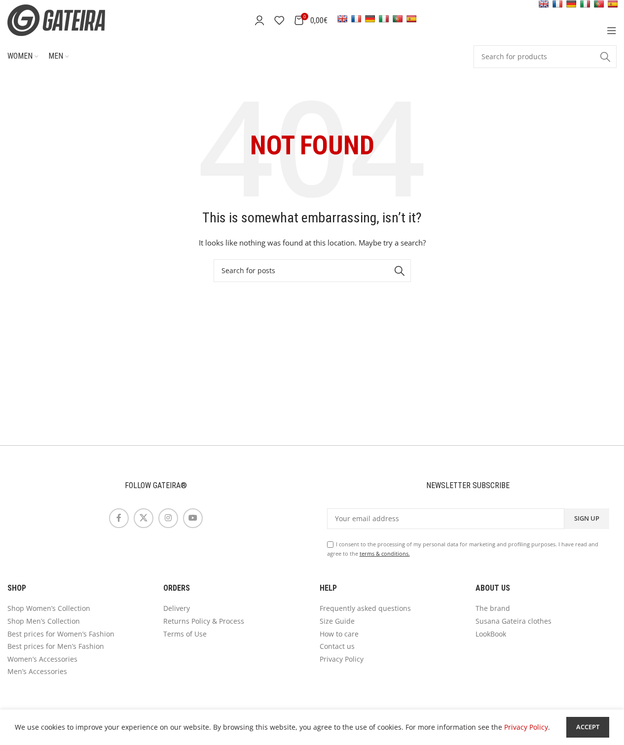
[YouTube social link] (193, 518)
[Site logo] (69, 19)
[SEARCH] (605, 56)
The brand (493, 608)
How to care (339, 634)
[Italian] (384, 19)
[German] (370, 19)
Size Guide (337, 621)
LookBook (491, 634)
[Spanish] (411, 19)
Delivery (176, 608)
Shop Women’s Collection (48, 608)
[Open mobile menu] (612, 30)
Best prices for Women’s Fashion (60, 634)
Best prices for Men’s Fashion (55, 646)
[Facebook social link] (119, 518)
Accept (587, 726)
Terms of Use (185, 634)
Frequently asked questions (365, 608)
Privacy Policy (342, 659)
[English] (342, 19)
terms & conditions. (385, 553)
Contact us (337, 646)
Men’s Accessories (37, 671)
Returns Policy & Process (203, 621)
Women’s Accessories (42, 659)
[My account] (259, 20)
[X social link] (143, 518)
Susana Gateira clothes (513, 621)
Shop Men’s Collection (43, 621)
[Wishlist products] (279, 20)
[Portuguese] (398, 19)
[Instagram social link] (168, 518)
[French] (356, 19)
